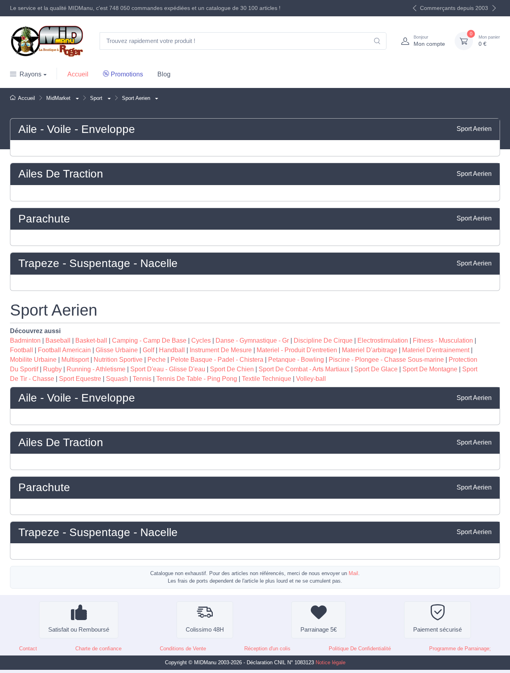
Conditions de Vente (183, 649)
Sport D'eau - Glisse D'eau (167, 369)
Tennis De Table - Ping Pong (196, 378)
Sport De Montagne (429, 369)
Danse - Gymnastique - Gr (252, 340)
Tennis (142, 378)
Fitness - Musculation (443, 340)
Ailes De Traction (60, 174)
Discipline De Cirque (323, 340)
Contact (28, 649)
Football (21, 350)
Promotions (127, 74)
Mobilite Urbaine (33, 359)
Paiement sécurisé (437, 629)
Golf (148, 350)
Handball (172, 350)
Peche (156, 359)
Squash (117, 378)
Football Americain (64, 350)
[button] (76, 98)
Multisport (75, 359)
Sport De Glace (376, 369)
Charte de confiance (98, 649)
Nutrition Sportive (118, 359)
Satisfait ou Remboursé (78, 629)
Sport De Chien (232, 369)
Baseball (58, 340)
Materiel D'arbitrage (369, 350)
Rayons (30, 74)
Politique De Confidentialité (360, 649)
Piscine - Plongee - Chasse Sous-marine (386, 359)
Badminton (25, 340)
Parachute (44, 219)
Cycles (201, 340)
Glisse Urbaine (117, 350)
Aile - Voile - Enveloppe (76, 129)
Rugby (52, 369)
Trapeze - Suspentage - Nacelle (98, 263)
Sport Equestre (80, 378)
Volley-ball (311, 378)
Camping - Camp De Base (149, 340)
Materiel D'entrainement (435, 350)
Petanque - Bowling (296, 359)
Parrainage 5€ (318, 629)
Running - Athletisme (96, 369)
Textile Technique (266, 378)
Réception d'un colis (267, 649)
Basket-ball (91, 340)
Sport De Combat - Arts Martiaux (304, 369)
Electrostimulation (382, 340)
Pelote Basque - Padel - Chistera (217, 359)
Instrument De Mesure (221, 350)
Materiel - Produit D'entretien (297, 350)
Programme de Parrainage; (460, 649)
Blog (164, 74)
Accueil (77, 74)
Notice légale (330, 662)
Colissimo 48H (205, 629)
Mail (353, 573)
